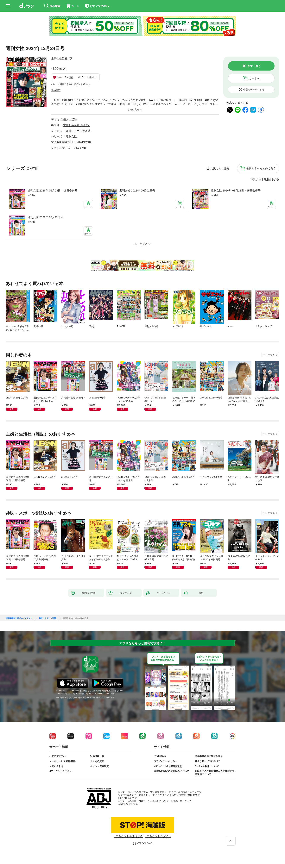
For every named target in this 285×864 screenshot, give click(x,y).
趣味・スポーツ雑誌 (78, 130)
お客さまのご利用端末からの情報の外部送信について (214, 773)
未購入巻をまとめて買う (261, 168)
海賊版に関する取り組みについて (171, 771)
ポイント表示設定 (99, 766)
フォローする (70, 58)
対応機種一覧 (97, 756)
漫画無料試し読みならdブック (19, 618)
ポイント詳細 (86, 77)
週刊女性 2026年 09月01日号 (137, 190)
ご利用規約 (160, 756)
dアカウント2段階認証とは (168, 766)
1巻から (255, 179)
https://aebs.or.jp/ (129, 804)
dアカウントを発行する (128, 836)
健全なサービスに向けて (207, 761)
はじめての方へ (57, 756)
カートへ (254, 78)
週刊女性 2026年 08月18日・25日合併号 (236, 190)
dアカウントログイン (60, 771)
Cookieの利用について (207, 766)
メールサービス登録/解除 (62, 761)
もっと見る (269, 355)
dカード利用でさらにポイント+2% (69, 84)
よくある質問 (97, 761)
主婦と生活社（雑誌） (76, 125)
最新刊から (271, 179)
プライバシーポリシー (165, 761)
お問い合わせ (56, 766)
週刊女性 (71, 136)
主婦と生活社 (59, 58)
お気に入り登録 (219, 168)
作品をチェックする (253, 89)
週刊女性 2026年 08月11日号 (45, 217)
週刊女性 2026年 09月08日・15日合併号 (52, 190)
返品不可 (55, 90)
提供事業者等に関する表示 (209, 756)
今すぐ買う (254, 65)
